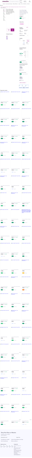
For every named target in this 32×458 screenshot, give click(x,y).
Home (1, 6)
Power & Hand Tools (22, 6)
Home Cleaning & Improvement (14, 6)
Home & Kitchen (5, 6)
